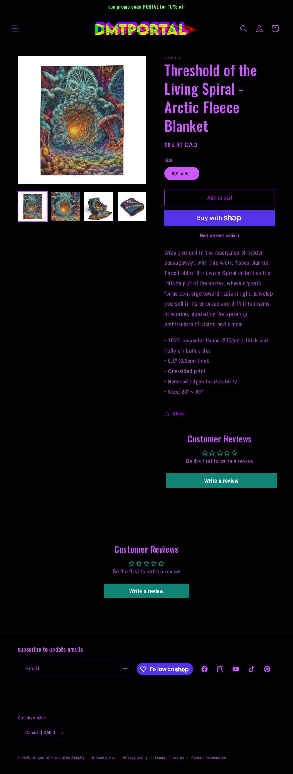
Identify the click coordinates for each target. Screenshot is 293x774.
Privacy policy (135, 757)
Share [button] (179, 413)
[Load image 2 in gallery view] (66, 206)
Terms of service (169, 757)
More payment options (220, 235)
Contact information (208, 757)
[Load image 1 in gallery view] (33, 206)
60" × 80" (182, 173)
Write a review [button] (221, 480)
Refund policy (104, 757)
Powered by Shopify (67, 757)
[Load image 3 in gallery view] (99, 206)
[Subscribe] (125, 668)
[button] (15, 28)
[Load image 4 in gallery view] (132, 206)
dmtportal (41, 757)
